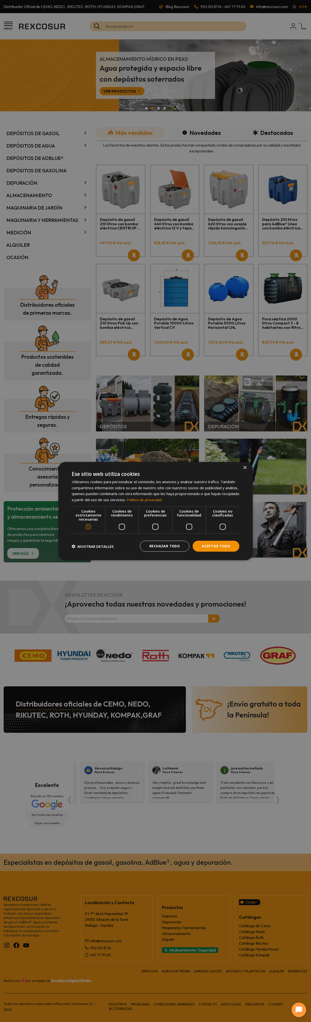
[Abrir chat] (299, 1010)
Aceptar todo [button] (216, 546)
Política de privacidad (144, 499)
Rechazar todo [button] (164, 546)
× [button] (245, 467)
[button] (93, 546)
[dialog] (155, 511)
